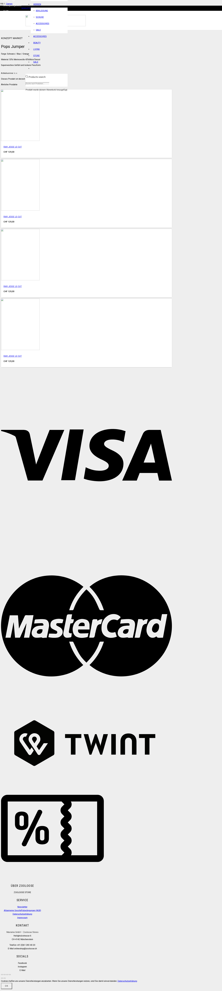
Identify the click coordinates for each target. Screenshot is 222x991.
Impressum (22, 917)
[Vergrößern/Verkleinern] (2, 974)
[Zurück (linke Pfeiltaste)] (2, 978)
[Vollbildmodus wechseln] (5, 974)
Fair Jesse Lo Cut (12, 147)
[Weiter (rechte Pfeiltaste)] (5, 978)
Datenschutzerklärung (22, 914)
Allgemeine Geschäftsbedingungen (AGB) (22, 910)
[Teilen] (7, 974)
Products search (37, 77)
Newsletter (22, 907)
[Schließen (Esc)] (10, 974)
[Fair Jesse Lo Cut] (20, 140)
